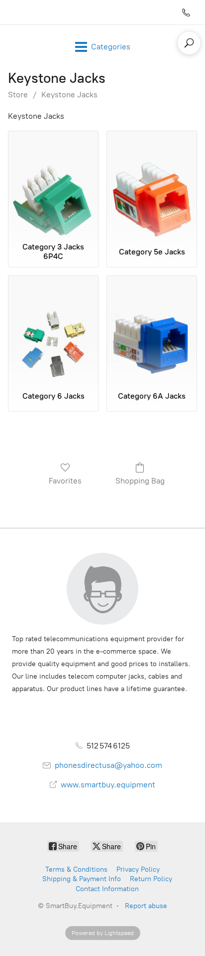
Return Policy (151, 879)
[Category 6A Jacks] (151, 329)
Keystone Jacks (69, 94)
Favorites (65, 480)
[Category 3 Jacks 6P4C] (53, 184)
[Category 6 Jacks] (53, 329)
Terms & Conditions (76, 869)
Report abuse (146, 906)
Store (18, 94)
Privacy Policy (138, 869)
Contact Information (107, 889)
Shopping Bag (140, 480)
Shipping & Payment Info (81, 879)
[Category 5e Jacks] (151, 184)
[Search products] (189, 43)
